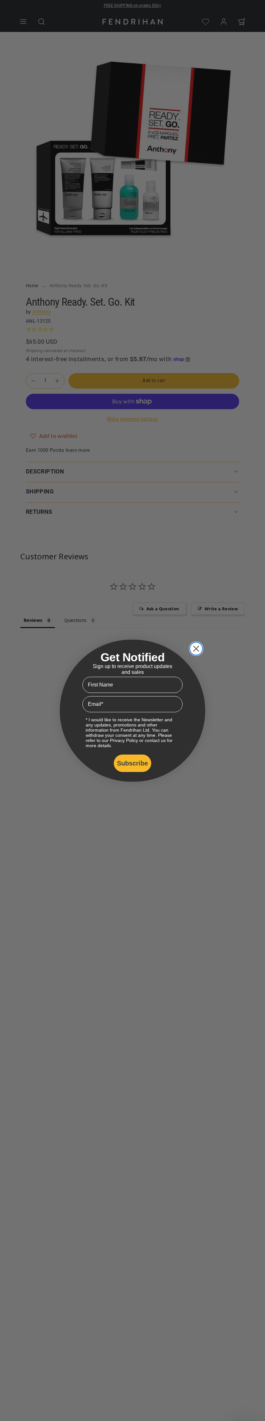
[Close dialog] (196, 648)
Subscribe (132, 763)
